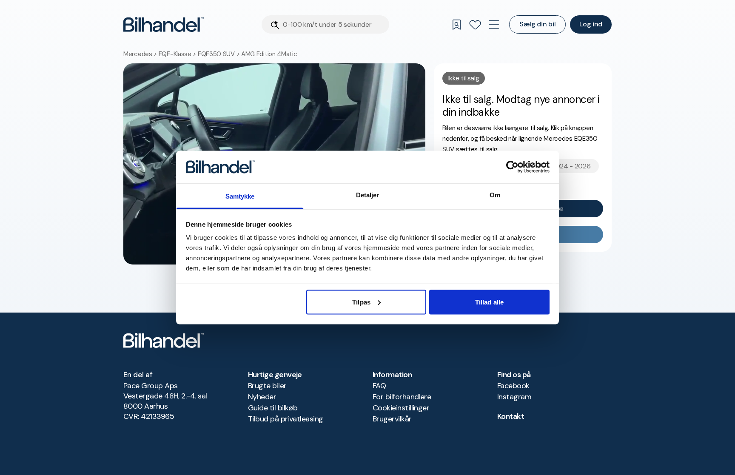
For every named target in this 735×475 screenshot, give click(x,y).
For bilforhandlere (402, 396)
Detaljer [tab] (367, 195)
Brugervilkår (392, 419)
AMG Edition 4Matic (269, 54)
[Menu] (493, 24)
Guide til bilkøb (272, 407)
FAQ (379, 385)
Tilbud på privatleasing (285, 419)
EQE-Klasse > (178, 54)
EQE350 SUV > (219, 54)
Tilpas (361, 301)
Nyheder (262, 396)
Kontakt (510, 416)
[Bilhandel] (163, 24)
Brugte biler (267, 385)
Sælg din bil (537, 24)
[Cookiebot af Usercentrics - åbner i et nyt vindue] (512, 166)
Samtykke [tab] (240, 196)
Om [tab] (495, 195)
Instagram (514, 396)
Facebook (513, 385)
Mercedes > (141, 54)
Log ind (590, 24)
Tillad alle (489, 301)
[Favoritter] (475, 24)
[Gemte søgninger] (456, 24)
